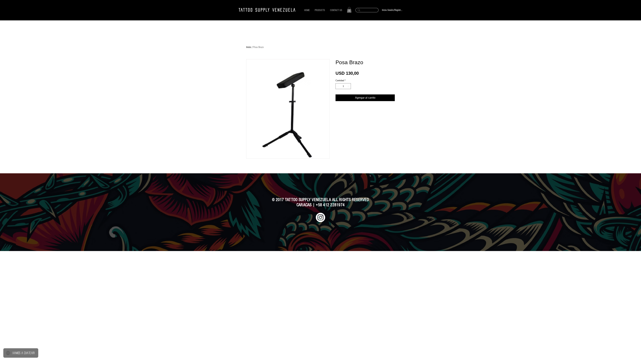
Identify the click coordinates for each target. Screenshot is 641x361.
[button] (349, 10)
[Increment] (349, 86)
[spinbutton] (343, 86)
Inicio (248, 47)
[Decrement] (338, 86)
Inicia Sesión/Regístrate (392, 10)
